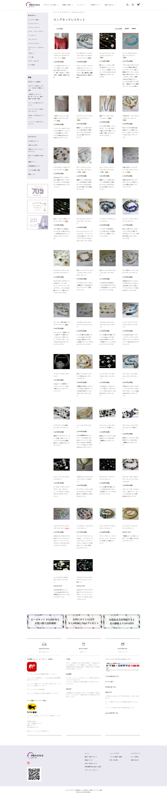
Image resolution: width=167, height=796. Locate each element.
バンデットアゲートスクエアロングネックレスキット (129, 324)
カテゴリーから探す (50, 5)
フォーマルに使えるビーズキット (36, 104)
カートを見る (135, 757)
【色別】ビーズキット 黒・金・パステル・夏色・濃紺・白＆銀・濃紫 (36, 96)
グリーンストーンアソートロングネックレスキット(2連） (84, 169)
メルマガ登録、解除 (34, 170)
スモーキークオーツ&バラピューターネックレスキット (130, 479)
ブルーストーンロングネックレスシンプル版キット (107, 426)
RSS (111, 760)
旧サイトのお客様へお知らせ (36, 157)
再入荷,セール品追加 (34, 82)
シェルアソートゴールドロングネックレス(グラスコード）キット (62, 55)
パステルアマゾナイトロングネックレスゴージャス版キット (85, 579)
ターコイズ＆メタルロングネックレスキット (129, 54)
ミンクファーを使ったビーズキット (36, 123)
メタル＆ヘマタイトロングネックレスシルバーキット (85, 324)
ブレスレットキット (34, 27)
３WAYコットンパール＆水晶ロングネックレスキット (61, 118)
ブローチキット (32, 39)
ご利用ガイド (94, 5)
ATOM (115, 760)
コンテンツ (80, 5)
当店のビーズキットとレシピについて (36, 150)
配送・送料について (91, 757)
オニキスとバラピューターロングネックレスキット (62, 271)
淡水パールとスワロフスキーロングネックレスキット (107, 272)
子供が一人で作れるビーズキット (36, 116)
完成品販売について (34, 166)
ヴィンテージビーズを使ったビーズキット (36, 110)
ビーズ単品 (31, 65)
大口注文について (33, 141)
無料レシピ (31, 174)
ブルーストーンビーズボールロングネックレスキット (130, 376)
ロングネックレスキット (78, 12)
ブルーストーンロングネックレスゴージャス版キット (130, 427)
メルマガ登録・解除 (116, 757)
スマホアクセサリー (34, 43)
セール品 (30, 57)
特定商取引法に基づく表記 (93, 767)
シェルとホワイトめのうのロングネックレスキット (61, 579)
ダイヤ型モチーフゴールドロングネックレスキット (130, 271)
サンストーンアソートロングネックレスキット (85, 117)
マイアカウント (135, 753)
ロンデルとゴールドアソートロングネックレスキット (85, 221)
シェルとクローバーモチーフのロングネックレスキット (107, 376)
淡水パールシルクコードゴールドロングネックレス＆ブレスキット (85, 272)
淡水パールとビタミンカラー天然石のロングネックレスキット (84, 376)
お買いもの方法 (32, 145)
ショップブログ (114, 753)
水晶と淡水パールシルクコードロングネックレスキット (129, 169)
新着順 (134, 28)
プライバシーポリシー (91, 770)
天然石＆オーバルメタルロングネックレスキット (130, 117)
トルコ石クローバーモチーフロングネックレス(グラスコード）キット (85, 55)
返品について (89, 760)
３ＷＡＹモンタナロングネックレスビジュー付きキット (85, 479)
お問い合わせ (108, 5)
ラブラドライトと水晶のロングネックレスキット (61, 426)
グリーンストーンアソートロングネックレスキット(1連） (106, 169)
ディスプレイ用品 (33, 20)
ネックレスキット (64, 12)
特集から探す (66, 5)
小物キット (31, 53)
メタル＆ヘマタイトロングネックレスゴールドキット (106, 324)
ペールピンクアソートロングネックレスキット (106, 54)
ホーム (55, 12)
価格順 (127, 28)
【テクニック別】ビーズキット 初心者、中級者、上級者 (36, 88)
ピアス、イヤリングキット (36, 31)
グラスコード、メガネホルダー (36, 48)
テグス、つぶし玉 (33, 61)
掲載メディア (32, 162)
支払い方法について (91, 763)
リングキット (32, 35)
